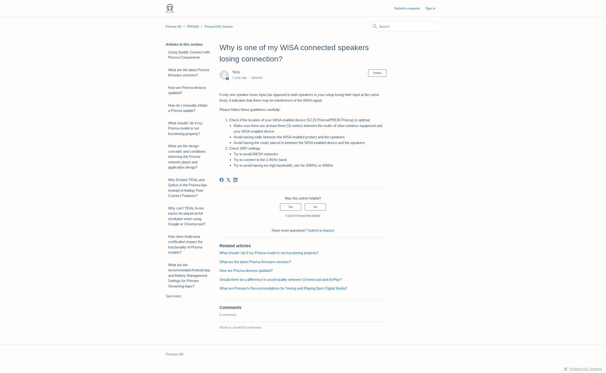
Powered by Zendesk (586, 369)
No (315, 207)
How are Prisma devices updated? (187, 90)
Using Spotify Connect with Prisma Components (189, 55)
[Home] (170, 8)
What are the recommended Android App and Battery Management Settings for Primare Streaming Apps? (189, 275)
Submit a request (407, 8)
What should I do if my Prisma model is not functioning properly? (185, 128)
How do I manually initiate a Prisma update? (187, 108)
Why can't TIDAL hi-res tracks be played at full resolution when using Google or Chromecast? (186, 216)
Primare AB (173, 26)
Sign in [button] (430, 8)
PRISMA (193, 26)
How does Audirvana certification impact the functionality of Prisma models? (185, 244)
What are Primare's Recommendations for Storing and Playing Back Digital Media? (283, 288)
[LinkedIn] (235, 180)
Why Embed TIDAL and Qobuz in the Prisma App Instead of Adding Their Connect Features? (187, 188)
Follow (377, 73)
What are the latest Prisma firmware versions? (188, 72)
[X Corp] (228, 180)
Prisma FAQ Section (219, 26)
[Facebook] (221, 180)
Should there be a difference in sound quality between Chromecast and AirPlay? (280, 280)
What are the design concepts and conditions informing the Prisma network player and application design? (186, 156)
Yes (290, 207)
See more (173, 296)
